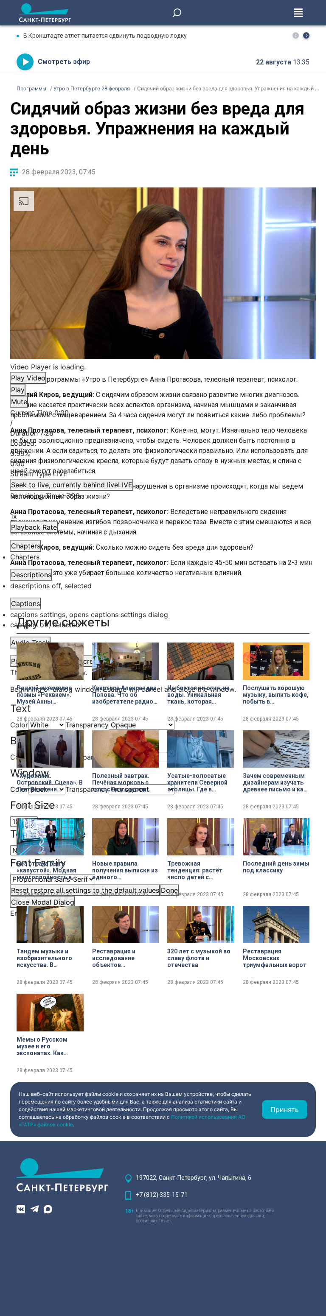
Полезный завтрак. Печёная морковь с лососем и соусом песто (120, 782)
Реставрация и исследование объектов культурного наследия (125, 958)
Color (19, 725)
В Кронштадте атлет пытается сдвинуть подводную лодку (105, 35)
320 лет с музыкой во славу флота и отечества (198, 958)
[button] (306, 35)
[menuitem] (163, 614)
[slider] (163, 453)
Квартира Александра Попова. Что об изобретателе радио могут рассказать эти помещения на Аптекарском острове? (124, 695)
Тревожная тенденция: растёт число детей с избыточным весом (196, 870)
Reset (85, 890)
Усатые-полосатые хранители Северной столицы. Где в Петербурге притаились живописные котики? (198, 782)
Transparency (87, 725)
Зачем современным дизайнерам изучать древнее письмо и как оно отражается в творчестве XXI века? (275, 782)
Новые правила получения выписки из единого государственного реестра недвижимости (125, 870)
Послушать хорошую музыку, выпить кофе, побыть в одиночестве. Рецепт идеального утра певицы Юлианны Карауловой (276, 695)
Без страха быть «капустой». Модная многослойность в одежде (46, 870)
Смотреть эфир (64, 62)
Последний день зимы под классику (276, 867)
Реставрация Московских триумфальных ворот (274, 958)
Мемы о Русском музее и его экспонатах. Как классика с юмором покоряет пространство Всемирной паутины (46, 1046)
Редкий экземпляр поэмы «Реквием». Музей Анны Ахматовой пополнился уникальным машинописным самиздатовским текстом (44, 695)
